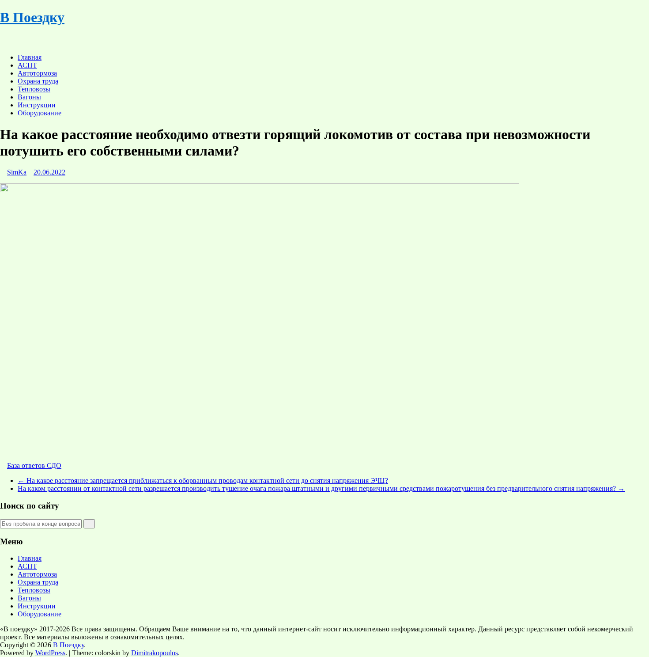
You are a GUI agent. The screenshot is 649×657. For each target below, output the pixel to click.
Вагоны (29, 97)
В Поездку (32, 17)
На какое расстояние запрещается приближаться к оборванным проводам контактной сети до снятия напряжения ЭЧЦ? (203, 480)
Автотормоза (37, 73)
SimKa (16, 172)
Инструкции (37, 105)
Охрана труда (38, 81)
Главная (30, 57)
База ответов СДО (34, 465)
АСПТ (27, 65)
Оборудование (39, 113)
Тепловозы (34, 89)
